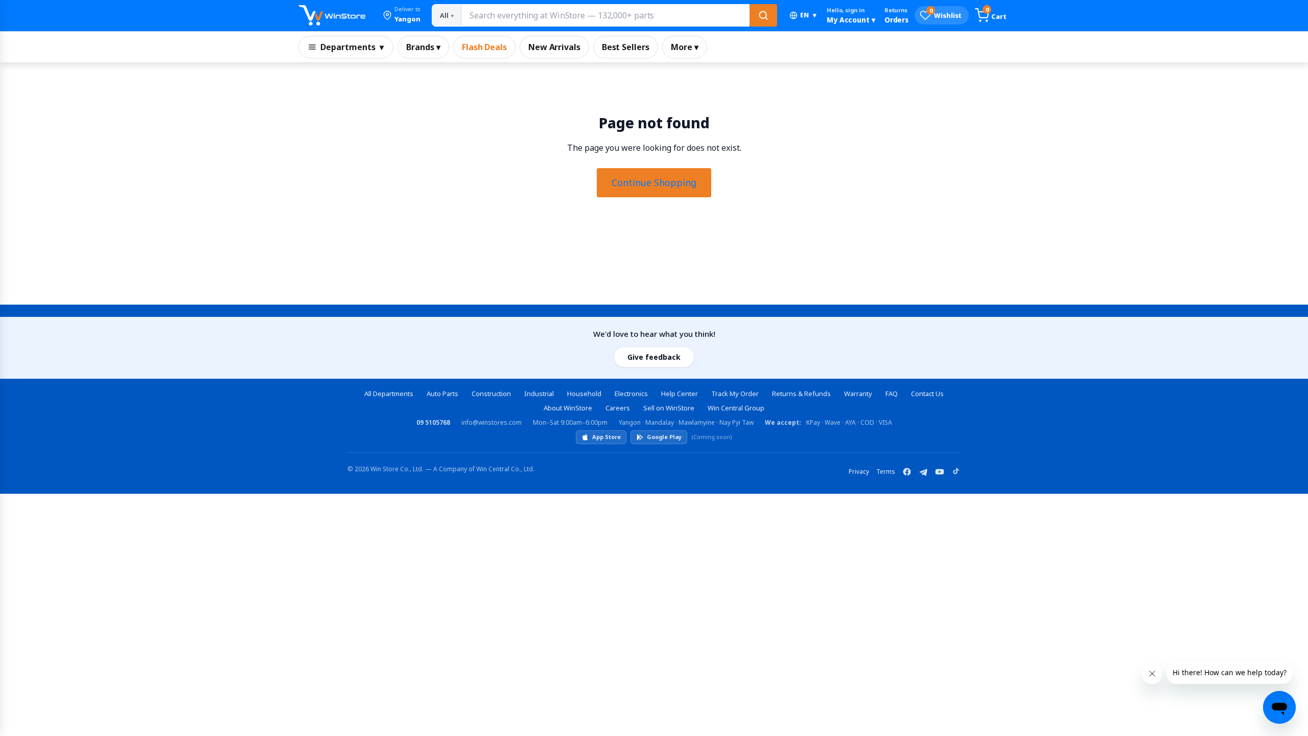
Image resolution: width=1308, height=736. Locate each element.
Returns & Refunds (801, 393)
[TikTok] (956, 471)
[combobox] (605, 15)
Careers (617, 407)
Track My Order (735, 393)
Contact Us (927, 393)
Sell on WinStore (668, 407)
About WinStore (568, 407)
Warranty (858, 393)
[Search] (763, 15)
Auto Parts (442, 393)
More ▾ (684, 47)
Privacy (859, 471)
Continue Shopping (654, 182)
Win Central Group (736, 407)
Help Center (679, 393)
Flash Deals (484, 47)
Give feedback (654, 357)
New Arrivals (554, 47)
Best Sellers (625, 47)
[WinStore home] (331, 15)
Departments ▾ (352, 47)
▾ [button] (808, 15)
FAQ (891, 393)
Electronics (631, 393)
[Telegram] (923, 471)
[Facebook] (907, 471)
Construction (491, 393)
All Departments (388, 393)
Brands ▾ (423, 47)
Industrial (539, 393)
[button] (402, 15)
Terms (885, 471)
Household (584, 393)
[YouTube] (939, 471)
